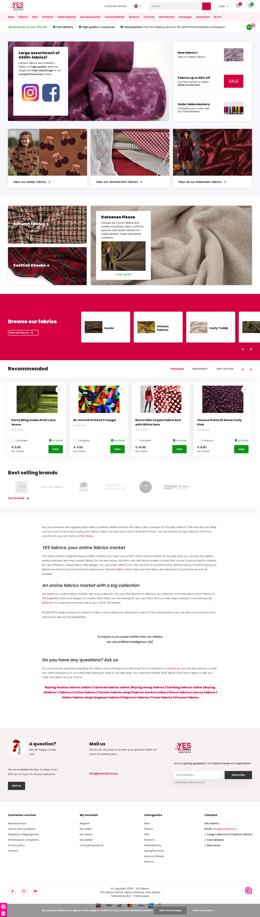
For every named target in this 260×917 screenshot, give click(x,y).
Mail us (16, 785)
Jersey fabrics (204, 692)
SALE (35, 17)
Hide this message (170, 910)
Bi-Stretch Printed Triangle (94, 420)
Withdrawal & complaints (23, 840)
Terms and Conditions (21, 829)
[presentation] (243, 349)
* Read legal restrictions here (189, 782)
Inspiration (203, 17)
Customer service (115, 6)
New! (11, 17)
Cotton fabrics (84, 692)
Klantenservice (17, 823)
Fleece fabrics (180, 692)
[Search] (206, 6)
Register (85, 823)
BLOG (217, 17)
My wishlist (86, 840)
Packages (185, 17)
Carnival (148, 17)
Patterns (47, 17)
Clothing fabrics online (184, 687)
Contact (13, 851)
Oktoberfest (166, 17)
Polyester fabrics (135, 697)
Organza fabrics (107, 697)
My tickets (86, 834)
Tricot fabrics (162, 697)
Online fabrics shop (77, 697)
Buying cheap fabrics (147, 687)
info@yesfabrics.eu (103, 774)
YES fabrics (87, 536)
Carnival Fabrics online (111, 687)
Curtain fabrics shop (114, 692)
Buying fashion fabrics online (68, 687)
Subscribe (238, 775)
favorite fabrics (114, 569)
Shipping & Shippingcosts (23, 834)
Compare (21, 440)
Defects (134, 17)
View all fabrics (19, 332)
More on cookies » (203, 910)
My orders (86, 829)
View (56, 449)
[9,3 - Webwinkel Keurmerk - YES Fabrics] (248, 890)
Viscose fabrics (187, 697)
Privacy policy (16, 845)
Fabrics (23, 17)
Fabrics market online (149, 692)
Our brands (16, 498)
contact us (173, 668)
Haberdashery (66, 17)
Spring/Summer (90, 17)
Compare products (91, 845)
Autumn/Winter (115, 17)
